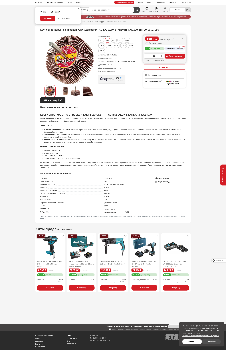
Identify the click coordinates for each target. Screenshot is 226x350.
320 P (131, 45)
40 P (101, 40)
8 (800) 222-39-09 (74, 2)
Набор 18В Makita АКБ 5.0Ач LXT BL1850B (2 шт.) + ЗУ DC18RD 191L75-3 (174, 263)
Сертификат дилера (166, 182)
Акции (140, 2)
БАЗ (105, 181)
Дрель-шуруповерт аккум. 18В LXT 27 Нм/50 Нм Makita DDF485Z (49, 263)
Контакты (172, 2)
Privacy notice (219, 260)
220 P (123, 45)
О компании (72, 338)
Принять (192, 341)
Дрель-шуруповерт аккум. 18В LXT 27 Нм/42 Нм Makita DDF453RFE (143, 263)
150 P (109, 45)
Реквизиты (71, 343)
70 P (114, 40)
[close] (224, 260)
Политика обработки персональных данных (200, 336)
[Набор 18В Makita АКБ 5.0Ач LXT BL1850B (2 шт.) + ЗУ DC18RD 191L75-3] (176, 247)
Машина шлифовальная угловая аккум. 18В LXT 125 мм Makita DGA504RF (81, 263)
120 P (101, 45)
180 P (116, 45)
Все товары (67, 229)
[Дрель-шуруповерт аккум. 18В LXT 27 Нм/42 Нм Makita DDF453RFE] (144, 247)
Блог (69, 341)
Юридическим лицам (124, 2)
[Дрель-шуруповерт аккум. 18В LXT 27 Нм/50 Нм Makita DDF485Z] (50, 247)
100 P (127, 40)
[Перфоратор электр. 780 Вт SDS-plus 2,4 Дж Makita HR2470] (113, 247)
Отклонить (211, 341)
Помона (38, 2)
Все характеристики (106, 71)
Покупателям (185, 2)
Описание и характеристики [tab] (59, 107)
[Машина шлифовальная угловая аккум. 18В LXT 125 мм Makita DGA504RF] (82, 247)
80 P (120, 40)
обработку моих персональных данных (137, 329)
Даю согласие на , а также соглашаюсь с (151, 329)
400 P (101, 51)
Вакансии (161, 2)
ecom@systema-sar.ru (56, 2)
